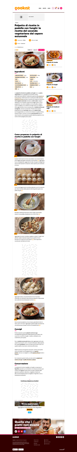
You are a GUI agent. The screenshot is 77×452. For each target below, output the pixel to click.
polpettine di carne (19, 99)
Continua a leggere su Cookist (29, 381)
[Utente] (58, 8)
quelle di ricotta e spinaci (29, 359)
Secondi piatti (20, 400)
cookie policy (36, 441)
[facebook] (24, 431)
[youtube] (22, 431)
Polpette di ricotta (52, 62)
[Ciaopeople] (61, 449)
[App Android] (21, 449)
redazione (35, 443)
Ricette (44, 8)
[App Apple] (15, 449)
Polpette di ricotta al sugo (53, 107)
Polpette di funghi (52, 84)
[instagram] (19, 431)
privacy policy (36, 440)
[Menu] (61, 8)
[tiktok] (16, 431)
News (40, 8)
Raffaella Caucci (20, 47)
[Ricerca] (53, 8)
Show (49, 8)
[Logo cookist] (22, 8)
